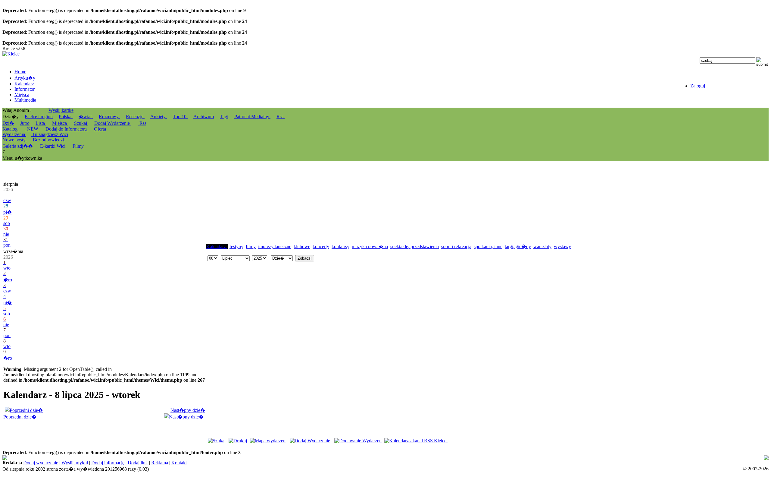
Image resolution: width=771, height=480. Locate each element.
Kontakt (179, 462)
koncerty (321, 246)
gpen (372, 457)
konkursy (340, 246)
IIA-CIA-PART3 (325, 457)
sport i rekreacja (456, 246)
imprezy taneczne (274, 246)
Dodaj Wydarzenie (112, 123)
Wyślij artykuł (74, 462)
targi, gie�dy (518, 246)
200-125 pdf (162, 457)
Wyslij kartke (60, 110)
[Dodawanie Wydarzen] (358, 440)
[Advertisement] (251, 205)
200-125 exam (220, 457)
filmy (251, 246)
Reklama (159, 462)
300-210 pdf (264, 457)
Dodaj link (138, 462)
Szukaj (81, 123)
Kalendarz (216, 246)
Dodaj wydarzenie (40, 462)
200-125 (183, 457)
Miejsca (60, 123)
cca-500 (354, 457)
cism (281, 457)
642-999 (243, 457)
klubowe (302, 246)
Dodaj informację (107, 462)
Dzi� (8, 123)
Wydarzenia (14, 134)
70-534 (495, 457)
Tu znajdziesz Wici (49, 134)
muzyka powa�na (370, 246)
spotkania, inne (488, 246)
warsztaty (542, 246)
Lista (41, 123)
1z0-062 (555, 457)
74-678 (9, 457)
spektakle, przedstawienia (414, 246)
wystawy (562, 246)
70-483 (199, 457)
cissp (512, 457)
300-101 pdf (535, 457)
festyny (236, 246)
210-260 (602, 457)
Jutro (25, 123)
